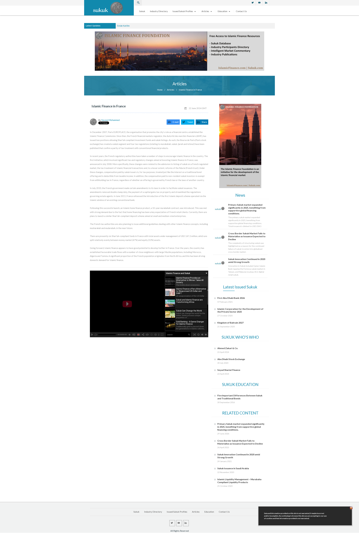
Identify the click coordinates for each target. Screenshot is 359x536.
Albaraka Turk (123, 25)
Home (160, 89)
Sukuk (142, 11)
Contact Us (241, 11)
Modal (1, 534)
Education (224, 11)
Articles (207, 11)
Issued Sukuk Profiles (184, 11)
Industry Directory (159, 11)
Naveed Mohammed (110, 120)
